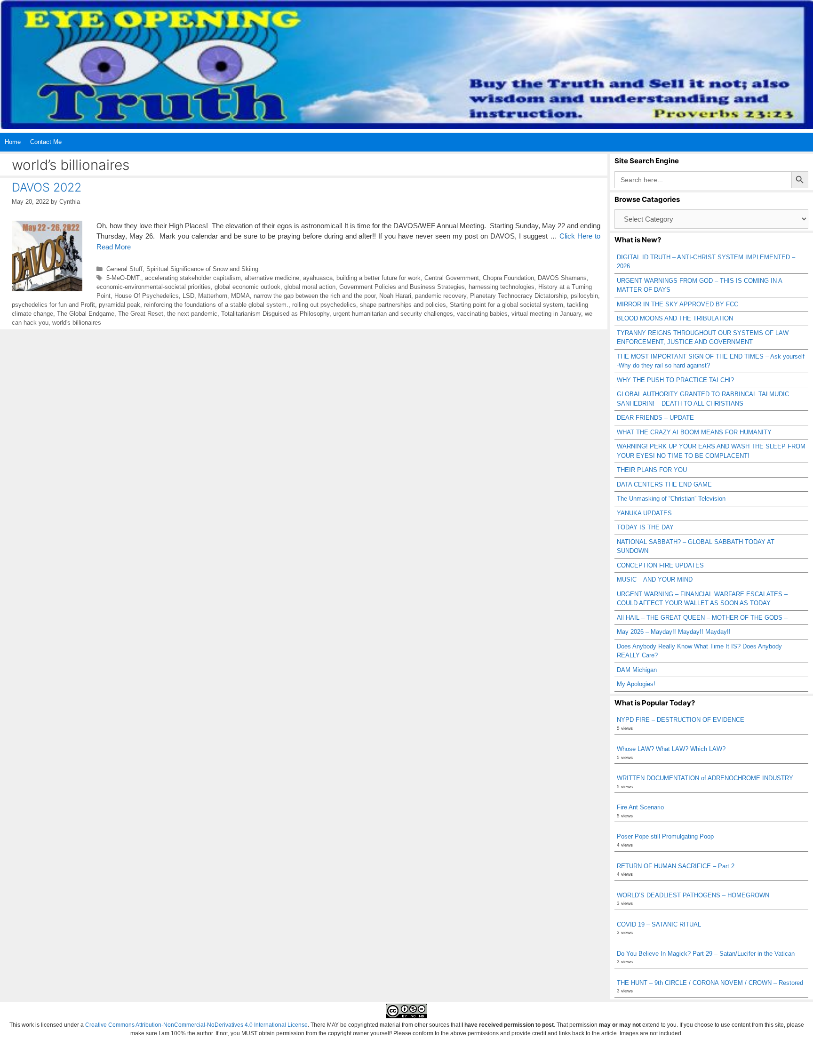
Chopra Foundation (508, 277)
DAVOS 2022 (46, 187)
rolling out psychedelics (324, 304)
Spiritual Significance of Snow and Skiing (202, 268)
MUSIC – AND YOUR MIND (655, 579)
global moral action (309, 286)
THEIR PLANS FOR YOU (652, 469)
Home (13, 141)
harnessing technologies (501, 286)
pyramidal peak (119, 304)
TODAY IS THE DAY (645, 527)
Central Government (451, 277)
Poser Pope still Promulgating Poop (665, 836)
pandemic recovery (440, 295)
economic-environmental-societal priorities (153, 286)
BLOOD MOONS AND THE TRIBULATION (675, 318)
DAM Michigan (637, 669)
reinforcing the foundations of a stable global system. (216, 304)
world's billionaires (76, 322)
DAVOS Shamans (562, 277)
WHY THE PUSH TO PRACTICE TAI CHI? (675, 380)
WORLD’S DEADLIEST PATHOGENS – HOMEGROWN (693, 895)
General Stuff (124, 268)
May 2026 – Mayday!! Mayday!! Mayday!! (674, 631)
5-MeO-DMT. (123, 277)
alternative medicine (272, 277)
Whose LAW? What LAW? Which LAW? (671, 748)
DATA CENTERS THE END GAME (664, 484)
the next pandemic (192, 313)
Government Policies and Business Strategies (402, 286)
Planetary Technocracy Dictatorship (518, 295)
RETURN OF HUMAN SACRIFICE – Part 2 (675, 866)
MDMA (240, 295)
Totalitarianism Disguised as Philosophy (275, 313)
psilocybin (584, 295)
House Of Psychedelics (146, 295)
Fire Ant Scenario (640, 807)
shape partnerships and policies (403, 304)
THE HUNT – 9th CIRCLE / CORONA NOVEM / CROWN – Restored (710, 982)
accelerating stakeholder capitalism (193, 277)
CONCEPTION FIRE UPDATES (660, 565)
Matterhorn (212, 295)
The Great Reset (140, 313)
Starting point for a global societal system (506, 304)
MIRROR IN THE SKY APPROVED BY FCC (677, 304)
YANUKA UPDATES (644, 513)
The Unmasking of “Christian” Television (671, 498)
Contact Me (46, 141)
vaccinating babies (482, 313)
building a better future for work (378, 277)
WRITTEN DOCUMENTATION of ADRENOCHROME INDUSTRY (705, 778)
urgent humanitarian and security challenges (393, 313)
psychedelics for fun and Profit (53, 304)
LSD (188, 295)
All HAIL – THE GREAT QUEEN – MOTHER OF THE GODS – (702, 617)
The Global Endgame (85, 313)
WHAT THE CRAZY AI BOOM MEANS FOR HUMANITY (694, 432)
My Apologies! (636, 683)
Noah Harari (395, 295)
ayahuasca (318, 277)
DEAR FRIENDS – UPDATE (655, 417)
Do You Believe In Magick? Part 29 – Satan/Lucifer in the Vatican (706, 953)
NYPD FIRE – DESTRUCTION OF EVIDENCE (680, 719)
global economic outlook (247, 286)
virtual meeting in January (546, 313)
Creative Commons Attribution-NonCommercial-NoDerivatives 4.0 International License (196, 1025)
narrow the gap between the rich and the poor (314, 295)
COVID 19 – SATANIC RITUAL (659, 924)
